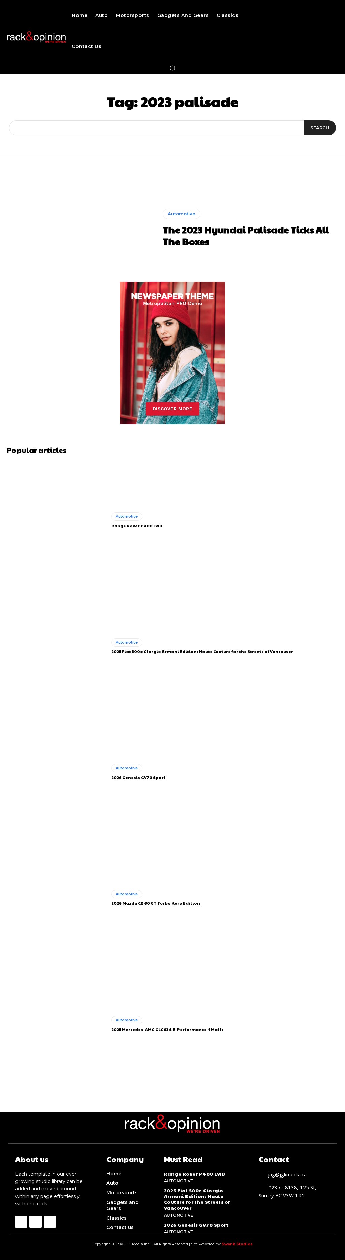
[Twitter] (50, 1222)
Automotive (181, 213)
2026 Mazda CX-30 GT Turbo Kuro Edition (155, 903)
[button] (172, 68)
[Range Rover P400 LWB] (56, 520)
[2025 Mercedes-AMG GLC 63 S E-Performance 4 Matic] (56, 1023)
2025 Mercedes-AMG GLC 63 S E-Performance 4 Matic (167, 1029)
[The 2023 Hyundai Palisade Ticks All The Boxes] (81, 228)
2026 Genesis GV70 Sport (138, 777)
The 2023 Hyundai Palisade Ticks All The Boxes (246, 235)
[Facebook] (21, 1222)
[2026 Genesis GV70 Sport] (56, 772)
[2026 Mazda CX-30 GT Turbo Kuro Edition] (56, 898)
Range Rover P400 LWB (136, 525)
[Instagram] (35, 1222)
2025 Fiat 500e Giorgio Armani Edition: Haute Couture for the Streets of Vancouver (202, 651)
